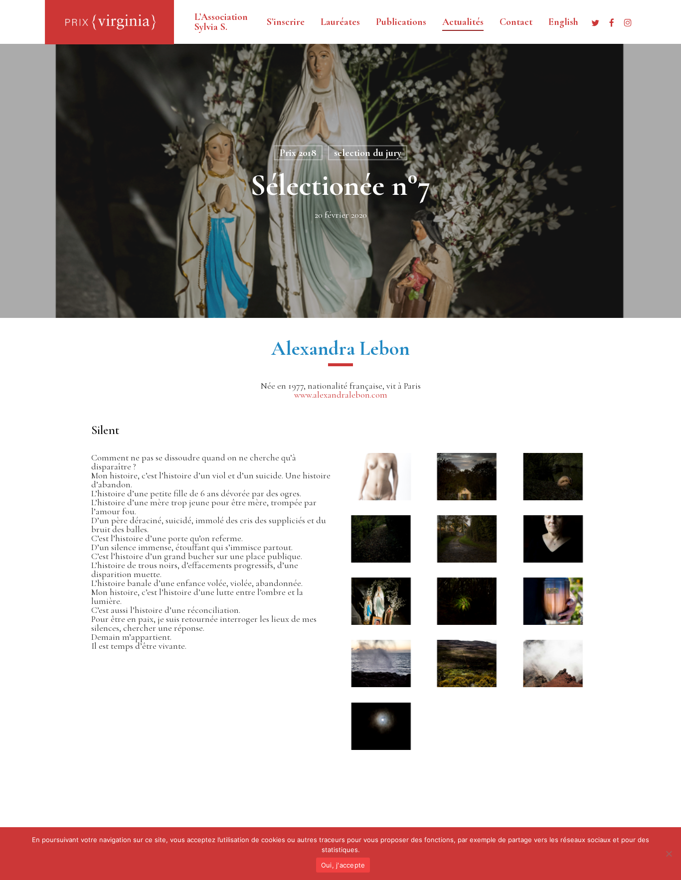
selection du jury (367, 153)
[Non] (669, 854)
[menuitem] (563, 22)
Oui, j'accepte (343, 865)
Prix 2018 (298, 153)
